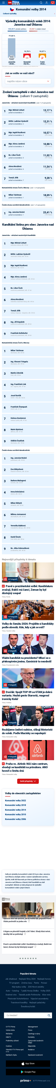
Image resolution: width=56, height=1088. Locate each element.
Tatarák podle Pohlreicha (29, 995)
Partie (36, 983)
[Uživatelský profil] (46, 2)
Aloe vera (46, 995)
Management (33, 1027)
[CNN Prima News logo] (14, 3)
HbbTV (8, 1037)
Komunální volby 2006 (15, 819)
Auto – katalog (12, 991)
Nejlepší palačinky (37, 1002)
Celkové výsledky (10, 14)
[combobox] (27, 81)
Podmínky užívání (12, 1041)
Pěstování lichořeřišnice (18, 998)
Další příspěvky (26, 781)
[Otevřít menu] (3, 2)
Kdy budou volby (19, 987)
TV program (14, 983)
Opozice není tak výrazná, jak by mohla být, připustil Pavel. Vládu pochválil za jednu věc (27, 919)
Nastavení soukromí (35, 1055)
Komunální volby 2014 (15, 810)
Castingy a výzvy (34, 1034)
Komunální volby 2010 (15, 814)
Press (30, 1030)
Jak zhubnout (11, 979)
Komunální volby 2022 (15, 800)
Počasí (44, 983)
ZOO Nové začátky (36, 987)
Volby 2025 (45, 991)
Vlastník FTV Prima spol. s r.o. (15, 1051)
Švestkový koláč (28, 1006)
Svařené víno (11, 995)
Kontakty (31, 1037)
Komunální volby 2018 (15, 805)
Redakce (31, 1050)
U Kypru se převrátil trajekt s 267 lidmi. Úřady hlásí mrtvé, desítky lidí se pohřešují (27, 932)
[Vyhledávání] (41, 2)
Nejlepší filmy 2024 (27, 979)
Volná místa (10, 1030)
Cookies (9, 1046)
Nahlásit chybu (11, 1055)
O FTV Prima (10, 1027)
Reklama (9, 1034)
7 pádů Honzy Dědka (30, 991)
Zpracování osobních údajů (35, 1042)
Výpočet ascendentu (39, 998)
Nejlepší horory (44, 979)
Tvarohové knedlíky (19, 1002)
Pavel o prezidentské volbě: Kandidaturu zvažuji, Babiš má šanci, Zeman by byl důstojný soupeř (27, 945)
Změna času (26, 983)
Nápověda (31, 1046)
